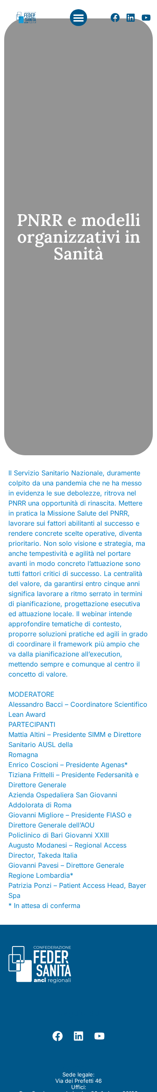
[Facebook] (115, 17)
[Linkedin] (130, 17)
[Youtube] (146, 17)
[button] (78, 17)
